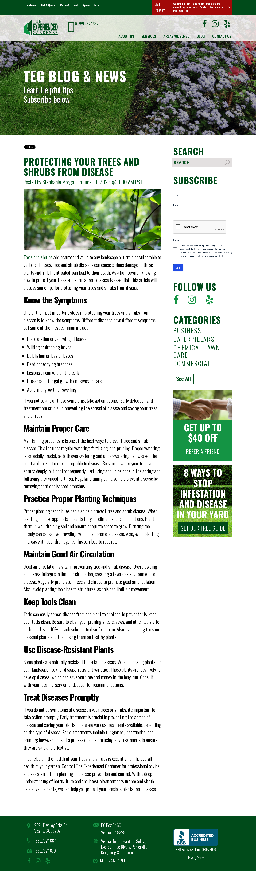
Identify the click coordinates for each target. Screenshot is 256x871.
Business (187, 331)
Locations (30, 5)
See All (183, 379)
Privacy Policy (196, 857)
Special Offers (91, 5)
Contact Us (221, 36)
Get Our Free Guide (203, 528)
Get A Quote (48, 5)
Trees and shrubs (38, 257)
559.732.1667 (88, 23)
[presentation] (199, 227)
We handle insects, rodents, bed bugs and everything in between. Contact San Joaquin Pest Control (198, 7)
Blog (201, 36)
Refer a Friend (203, 451)
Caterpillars (194, 339)
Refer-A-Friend (69, 5)
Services (148, 36)
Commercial (192, 364)
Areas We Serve (176, 36)
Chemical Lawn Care (196, 352)
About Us (126, 36)
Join (178, 267)
